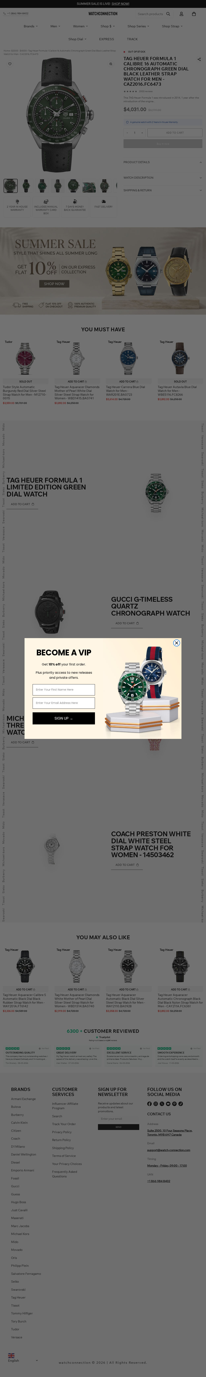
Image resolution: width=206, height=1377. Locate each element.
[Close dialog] (176, 643)
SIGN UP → (64, 718)
